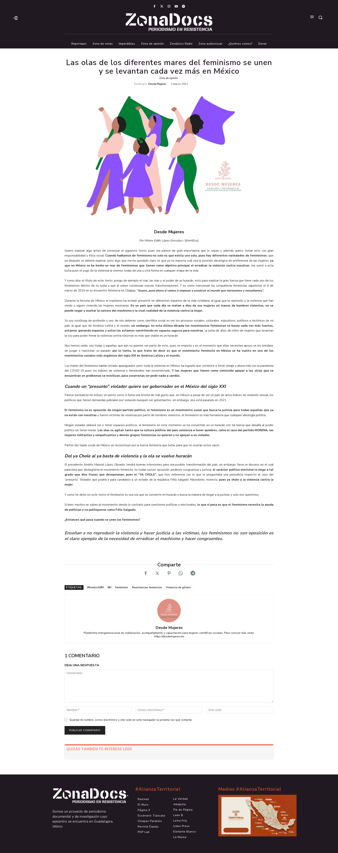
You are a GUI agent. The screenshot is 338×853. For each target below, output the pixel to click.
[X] (157, 573)
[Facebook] (154, 6)
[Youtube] (176, 6)
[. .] (86, 795)
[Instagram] (169, 6)
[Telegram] (192, 573)
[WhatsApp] (181, 573)
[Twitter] (161, 6)
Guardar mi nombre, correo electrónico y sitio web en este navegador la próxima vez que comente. (130, 720)
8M (109, 587)
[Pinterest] (169, 573)
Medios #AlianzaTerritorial (249, 789)
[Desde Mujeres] (169, 610)
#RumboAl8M (95, 587)
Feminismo (121, 587)
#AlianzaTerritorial (158, 789)
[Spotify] (183, 6)
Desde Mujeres (157, 84)
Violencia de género (178, 587)
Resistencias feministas (147, 587)
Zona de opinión (168, 78)
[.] (15, 17)
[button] (320, 17)
